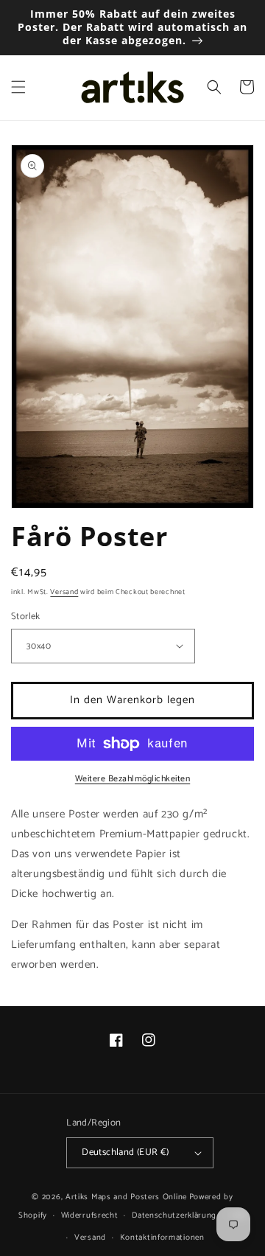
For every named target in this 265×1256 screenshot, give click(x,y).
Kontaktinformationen (162, 1237)
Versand (64, 592)
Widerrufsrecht (90, 1215)
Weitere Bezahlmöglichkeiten (133, 779)
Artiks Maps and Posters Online (126, 1197)
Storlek (25, 617)
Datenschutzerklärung (174, 1215)
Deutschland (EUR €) (125, 1152)
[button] (18, 87)
